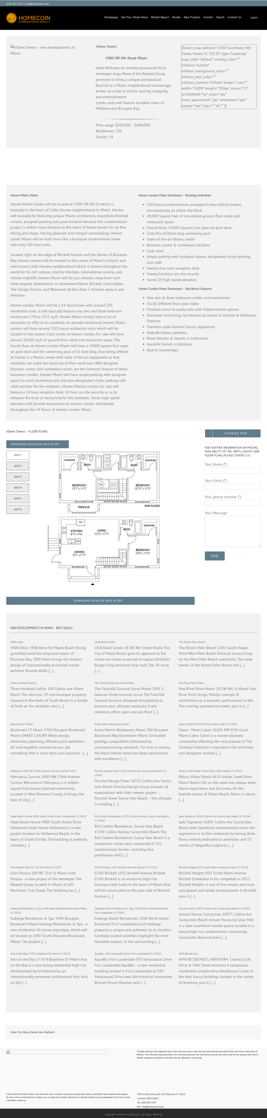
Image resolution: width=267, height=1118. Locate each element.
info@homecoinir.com (37, 3)
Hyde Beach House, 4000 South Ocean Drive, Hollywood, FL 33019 (48, 816)
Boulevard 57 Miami (21, 724)
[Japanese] (255, 3)
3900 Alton (16, 642)
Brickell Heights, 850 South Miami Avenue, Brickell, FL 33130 (213, 867)
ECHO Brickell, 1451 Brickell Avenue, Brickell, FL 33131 (126, 867)
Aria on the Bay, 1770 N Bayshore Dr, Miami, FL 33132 (40, 953)
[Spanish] (234, 3)
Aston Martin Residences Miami (112, 724)
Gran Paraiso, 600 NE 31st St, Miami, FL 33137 (36, 867)
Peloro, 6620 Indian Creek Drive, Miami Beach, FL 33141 (210, 771)
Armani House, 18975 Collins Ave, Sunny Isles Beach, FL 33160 (214, 908)
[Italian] (250, 3)
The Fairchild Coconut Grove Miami (114, 683)
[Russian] (238, 3)
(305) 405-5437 (14, 3)
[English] (225, 3)
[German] (246, 3)
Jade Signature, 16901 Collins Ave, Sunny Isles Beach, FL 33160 (214, 816)
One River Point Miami (191, 683)
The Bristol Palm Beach (192, 642)
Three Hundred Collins (23, 683)
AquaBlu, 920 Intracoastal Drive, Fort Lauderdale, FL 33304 (127, 953)
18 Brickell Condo (104, 642)
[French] (242, 3)
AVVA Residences (188, 953)
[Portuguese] (230, 3)
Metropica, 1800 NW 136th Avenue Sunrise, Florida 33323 (43, 771)
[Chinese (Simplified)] (259, 3)
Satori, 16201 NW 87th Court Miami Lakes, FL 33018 (208, 724)
